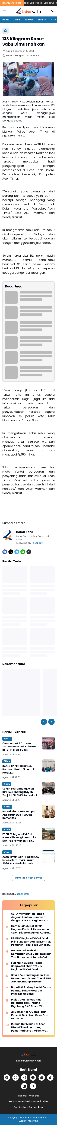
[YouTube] (33, 1077)
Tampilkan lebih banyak (28, 877)
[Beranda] (5, 31)
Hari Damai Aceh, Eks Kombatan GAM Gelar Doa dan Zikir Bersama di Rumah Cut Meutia (31, 954)
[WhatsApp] (22, 551)
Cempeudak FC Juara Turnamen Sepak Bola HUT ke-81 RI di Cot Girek (19, 747)
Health (42, 19)
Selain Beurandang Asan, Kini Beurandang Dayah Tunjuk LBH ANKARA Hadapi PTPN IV (19, 792)
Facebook (37, 543)
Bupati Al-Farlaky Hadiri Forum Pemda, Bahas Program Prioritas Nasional (31, 991)
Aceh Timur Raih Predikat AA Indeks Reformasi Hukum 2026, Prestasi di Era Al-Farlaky (20, 860)
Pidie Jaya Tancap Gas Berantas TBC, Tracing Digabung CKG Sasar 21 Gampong (26, 1003)
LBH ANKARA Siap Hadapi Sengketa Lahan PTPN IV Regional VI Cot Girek (27, 966)
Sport (7, 738)
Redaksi (22, 1095)
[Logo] (28, 1054)
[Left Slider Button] (44, 722)
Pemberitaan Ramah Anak (28, 1107)
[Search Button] (53, 11)
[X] (10, 551)
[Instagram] (24, 1077)
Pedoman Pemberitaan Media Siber (28, 1101)
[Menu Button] (4, 11)
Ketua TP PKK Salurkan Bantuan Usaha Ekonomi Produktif (18, 769)
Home (5, 19)
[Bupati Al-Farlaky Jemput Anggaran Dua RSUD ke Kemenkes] (48, 811)
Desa (17, 19)
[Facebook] (4, 551)
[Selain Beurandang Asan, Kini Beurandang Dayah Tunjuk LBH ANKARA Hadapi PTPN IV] (48, 788)
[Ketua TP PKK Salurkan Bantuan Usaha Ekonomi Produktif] (48, 765)
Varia (7, 806)
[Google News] (41, 1077)
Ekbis (7, 761)
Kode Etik (34, 1095)
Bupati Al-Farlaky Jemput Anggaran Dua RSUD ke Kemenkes (19, 815)
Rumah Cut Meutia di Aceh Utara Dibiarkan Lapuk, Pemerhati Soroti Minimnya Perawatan (28, 1027)
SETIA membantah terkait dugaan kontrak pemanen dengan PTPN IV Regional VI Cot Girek (31, 917)
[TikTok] (50, 1077)
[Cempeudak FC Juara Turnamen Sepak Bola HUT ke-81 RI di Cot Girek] (48, 743)
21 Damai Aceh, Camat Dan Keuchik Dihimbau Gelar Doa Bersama (29, 1015)
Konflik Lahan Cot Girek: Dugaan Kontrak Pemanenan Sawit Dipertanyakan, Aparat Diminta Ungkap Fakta (30, 929)
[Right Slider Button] (54, 19)
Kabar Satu (23, 894)
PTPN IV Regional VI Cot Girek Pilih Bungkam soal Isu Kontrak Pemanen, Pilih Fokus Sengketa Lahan (20, 837)
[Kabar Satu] (28, 11)
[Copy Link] (28, 551)
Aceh (7, 784)
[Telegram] (16, 551)
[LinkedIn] (24, 1086)
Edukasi (29, 19)
